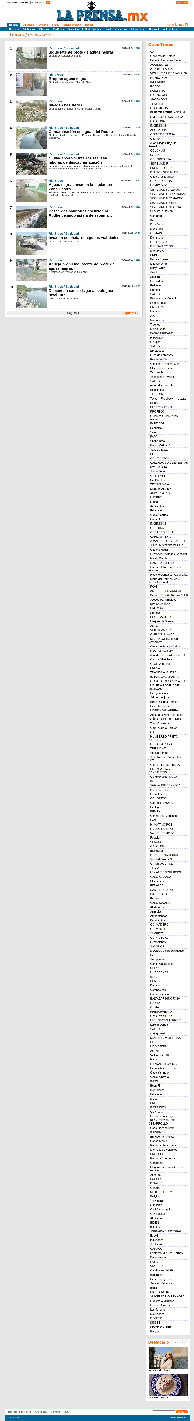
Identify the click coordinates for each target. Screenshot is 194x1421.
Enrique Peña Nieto (162, 1136)
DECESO (156, 1318)
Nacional (154, 29)
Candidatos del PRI (162, 1270)
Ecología (155, 807)
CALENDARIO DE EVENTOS (169, 462)
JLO (153, 315)
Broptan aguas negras (68, 79)
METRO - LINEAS (161, 1192)
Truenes (155, 324)
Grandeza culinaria (159, 1397)
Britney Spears (159, 259)
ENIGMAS (156, 850)
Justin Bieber (158, 471)
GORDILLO (157, 1213)
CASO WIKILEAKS (162, 1016)
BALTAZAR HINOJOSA (165, 998)
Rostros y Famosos (116, 29)
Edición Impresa (72, 24)
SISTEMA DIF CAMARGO (167, 198)
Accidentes (157, 506)
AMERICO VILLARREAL (165, 590)
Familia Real (158, 302)
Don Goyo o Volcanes (163, 1149)
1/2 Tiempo (29, 29)
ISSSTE (155, 1322)
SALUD (155, 294)
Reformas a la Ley (161, 1116)
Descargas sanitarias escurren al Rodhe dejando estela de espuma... (80, 213)
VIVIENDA (156, 1266)
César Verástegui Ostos (165, 646)
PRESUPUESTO (161, 1011)
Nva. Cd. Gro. (158, 467)
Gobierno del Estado (162, 56)
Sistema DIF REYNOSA (165, 785)
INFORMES (157, 1132)
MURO (154, 968)
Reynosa (14, 29)
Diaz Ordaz (157, 224)
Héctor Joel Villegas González (169, 554)
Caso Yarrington (160, 1072)
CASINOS (156, 1205)
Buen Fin (155, 1085)
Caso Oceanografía (162, 1127)
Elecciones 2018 (160, 1326)
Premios (155, 289)
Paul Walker (157, 480)
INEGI (154, 1081)
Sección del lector (161, 1283)
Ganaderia (156, 1162)
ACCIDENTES (159, 64)
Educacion (156, 1094)
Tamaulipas (74, 29)
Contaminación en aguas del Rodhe (81, 132)
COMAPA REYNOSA (163, 776)
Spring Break (158, 440)
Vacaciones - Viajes (162, 376)
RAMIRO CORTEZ (162, 562)
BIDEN (154, 1222)
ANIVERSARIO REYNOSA (167, 1296)
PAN (153, 820)
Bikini (153, 255)
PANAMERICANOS (162, 333)
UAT (153, 51)
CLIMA (154, 1007)
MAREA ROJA (159, 1292)
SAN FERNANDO (161, 889)
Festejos (155, 837)
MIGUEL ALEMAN (161, 211)
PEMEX (155, 811)
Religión (155, 1002)
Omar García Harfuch (163, 727)
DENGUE (156, 1183)
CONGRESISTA (160, 159)
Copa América (159, 514)
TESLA (154, 868)
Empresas (156, 898)
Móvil (171, 24)
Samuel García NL (161, 859)
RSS (181, 24)
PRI (152, 1103)
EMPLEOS (157, 307)
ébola (153, 1287)
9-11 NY (155, 1226)
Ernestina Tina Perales (164, 701)
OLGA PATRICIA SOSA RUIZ (168, 681)
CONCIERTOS (159, 458)
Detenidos (156, 281)
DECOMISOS (159, 108)
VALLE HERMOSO (162, 833)
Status (55, 24)
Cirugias (155, 342)
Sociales (43, 24)
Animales (156, 911)
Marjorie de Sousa (161, 621)
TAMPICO (156, 933)
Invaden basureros (65, 105)
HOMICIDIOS (159, 77)
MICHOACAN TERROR (165, 1020)
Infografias (156, 1274)
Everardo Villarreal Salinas (166, 1253)
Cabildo (155, 138)
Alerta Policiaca (93, 29)
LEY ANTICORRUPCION (166, 872)
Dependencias (159, 985)
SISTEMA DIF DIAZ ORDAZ (168, 194)
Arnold (154, 272)
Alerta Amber (158, 907)
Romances (157, 320)
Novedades (157, 1313)
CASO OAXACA (160, 876)
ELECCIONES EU (161, 407)
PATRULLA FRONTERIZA (166, 116)
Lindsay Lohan (159, 263)
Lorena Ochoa (159, 1024)
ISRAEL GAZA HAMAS (164, 676)
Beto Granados (159, 706)
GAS (153, 732)
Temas (16, 34)
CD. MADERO (159, 924)
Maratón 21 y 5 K (160, 488)
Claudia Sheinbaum (162, 659)
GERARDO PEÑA (161, 532)
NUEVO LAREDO (161, 828)
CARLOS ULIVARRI (163, 634)
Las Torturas (158, 1309)
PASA (154, 1261)
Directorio (26, 1412)
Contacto (55, 1412)
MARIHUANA (158, 894)
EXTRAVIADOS (160, 95)
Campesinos (158, 989)
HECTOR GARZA (161, 650)
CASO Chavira (159, 1076)
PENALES (156, 885)
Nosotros (12, 1412)
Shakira (155, 276)
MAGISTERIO (159, 1046)
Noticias (13, 24)
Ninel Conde (157, 328)
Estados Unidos (160, 1305)
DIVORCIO (157, 250)
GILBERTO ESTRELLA (165, 764)
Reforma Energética (162, 1158)
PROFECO (157, 411)
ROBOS (155, 86)
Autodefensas (158, 915)
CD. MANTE (158, 928)
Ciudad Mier (157, 475)
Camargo (156, 215)
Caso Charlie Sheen (162, 176)
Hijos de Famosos (161, 355)
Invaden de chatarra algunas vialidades (84, 238)
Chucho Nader (159, 549)
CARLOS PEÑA (160, 536)
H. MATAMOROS (161, 824)
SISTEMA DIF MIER (163, 202)
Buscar (89, 24)
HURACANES (159, 789)
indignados (156, 1239)
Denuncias (156, 237)
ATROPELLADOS (161, 69)
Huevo (154, 1059)
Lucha (154, 501)
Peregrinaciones (160, 693)
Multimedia (28, 24)
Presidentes (157, 920)
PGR (153, 1042)
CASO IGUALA (160, 902)
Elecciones (157, 389)
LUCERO (156, 497)
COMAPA (156, 233)
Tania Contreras (160, 723)
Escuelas (156, 427)
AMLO (154, 625)
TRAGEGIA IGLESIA (163, 672)
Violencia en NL (160, 1055)
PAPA (153, 436)
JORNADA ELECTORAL (165, 1231)
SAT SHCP (157, 946)
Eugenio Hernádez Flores (166, 60)
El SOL (154, 454)
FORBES (156, 1179)
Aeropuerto (157, 959)
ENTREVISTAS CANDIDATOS (159, 770)
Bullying (155, 1196)
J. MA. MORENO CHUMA (167, 545)
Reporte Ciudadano (162, 1300)
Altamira (155, 1174)
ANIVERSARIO (160, 493)
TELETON (156, 394)
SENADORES (159, 841)
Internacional (138, 29)
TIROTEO (156, 103)
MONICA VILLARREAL (164, 710)
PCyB (154, 586)
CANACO (156, 1248)
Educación (156, 510)
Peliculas (155, 285)
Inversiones (157, 1089)
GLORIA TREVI (160, 663)
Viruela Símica (159, 752)
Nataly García (158, 558)
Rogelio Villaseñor (161, 445)
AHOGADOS (158, 99)
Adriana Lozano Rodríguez (166, 714)
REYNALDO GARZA (163, 1063)
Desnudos (156, 228)
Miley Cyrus (157, 268)
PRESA (155, 668)
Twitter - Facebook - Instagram (169, 398)
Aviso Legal (41, 1412)
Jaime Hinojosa (159, 697)
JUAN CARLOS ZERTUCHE (168, 541)
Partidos (155, 955)
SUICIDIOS (157, 90)
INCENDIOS (158, 82)
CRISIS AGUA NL (161, 863)
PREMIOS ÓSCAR (162, 167)
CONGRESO (158, 798)
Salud (153, 432)
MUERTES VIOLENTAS (165, 1037)
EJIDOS (155, 154)
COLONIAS (157, 150)
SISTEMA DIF (159, 163)
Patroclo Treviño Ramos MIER (169, 595)
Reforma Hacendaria (163, 1145)
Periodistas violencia (163, 1068)
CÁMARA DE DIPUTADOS (167, 719)
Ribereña (44, 29)
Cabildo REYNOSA (162, 802)
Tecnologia (156, 372)
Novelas (155, 311)
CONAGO (156, 1111)
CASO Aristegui (160, 1209)
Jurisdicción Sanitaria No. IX (167, 655)
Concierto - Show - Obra (165, 363)
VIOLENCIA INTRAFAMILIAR (168, 73)
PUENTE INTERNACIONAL (168, 112)
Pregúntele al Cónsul (163, 298)
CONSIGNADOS (161, 181)
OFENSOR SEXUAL (163, 134)
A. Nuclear (156, 1244)
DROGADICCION (161, 246)
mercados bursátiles (162, 385)
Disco (153, 1098)
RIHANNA (156, 337)
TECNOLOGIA (159, 484)
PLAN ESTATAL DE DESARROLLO (161, 1122)
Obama (155, 1187)
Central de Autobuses (163, 815)
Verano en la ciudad (159, 1370)
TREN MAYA (158, 748)
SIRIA (154, 402)
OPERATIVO (158, 241)
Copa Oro (156, 519)
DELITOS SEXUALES (164, 172)
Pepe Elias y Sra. (161, 1279)
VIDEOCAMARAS (161, 630)
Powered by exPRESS (177, 1418)
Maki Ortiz (156, 608)
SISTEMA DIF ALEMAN (165, 189)
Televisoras (157, 1200)
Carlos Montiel (159, 1141)
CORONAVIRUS (160, 527)
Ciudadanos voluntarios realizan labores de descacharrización (78, 160)
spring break (158, 1033)
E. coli (154, 1235)
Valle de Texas (170, 29)
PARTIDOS (157, 423)
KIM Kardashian (160, 604)
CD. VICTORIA (159, 937)
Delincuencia (158, 1257)
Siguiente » (130, 313)
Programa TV (158, 359)
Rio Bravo (58, 29)
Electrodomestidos (161, 368)
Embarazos (157, 350)
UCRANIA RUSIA (161, 744)
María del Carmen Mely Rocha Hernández (163, 580)
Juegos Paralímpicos (163, 599)
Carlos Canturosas (162, 963)
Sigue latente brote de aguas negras (81, 52)
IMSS (153, 220)
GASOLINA (157, 121)
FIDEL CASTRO (160, 617)
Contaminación (40, 35)
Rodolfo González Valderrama (168, 574)
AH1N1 (154, 1050)
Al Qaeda (156, 1218)
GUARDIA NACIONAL (164, 855)
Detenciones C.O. (161, 942)
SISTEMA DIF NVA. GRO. (166, 207)
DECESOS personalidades (167, 950)
